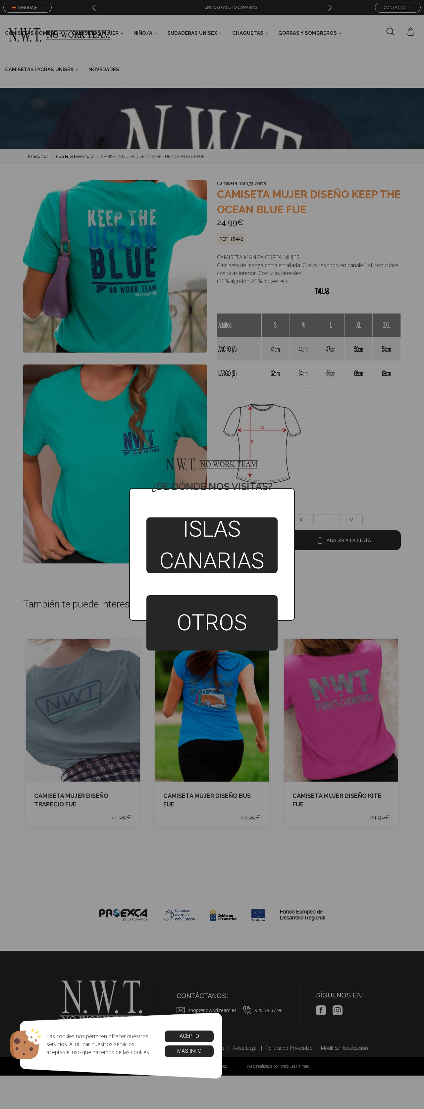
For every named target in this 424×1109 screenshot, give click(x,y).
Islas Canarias (212, 545)
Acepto (189, 1036)
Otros (212, 623)
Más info (189, 1051)
